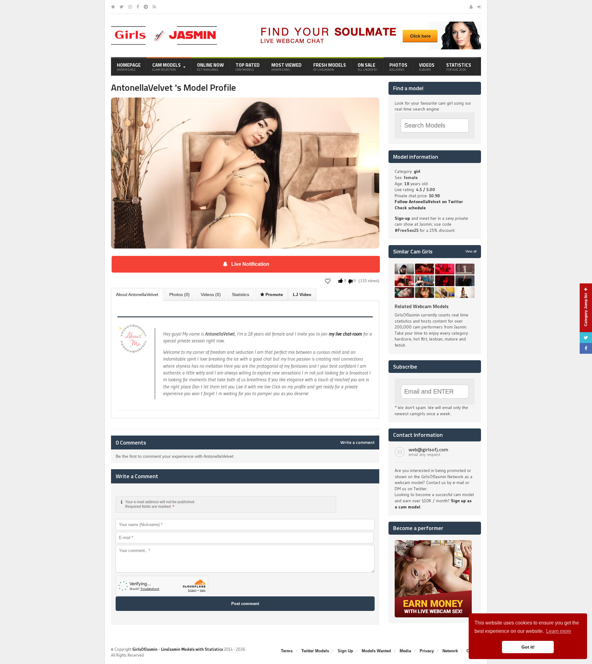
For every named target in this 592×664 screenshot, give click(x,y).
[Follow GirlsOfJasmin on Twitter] (122, 7)
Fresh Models (329, 66)
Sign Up (345, 651)
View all (470, 251)
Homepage (129, 66)
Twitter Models (315, 651)
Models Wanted (376, 651)
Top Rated (248, 66)
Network (450, 651)
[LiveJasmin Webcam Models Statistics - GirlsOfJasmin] (164, 28)
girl (417, 171)
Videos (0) (211, 294)
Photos (398, 66)
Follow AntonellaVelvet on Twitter (429, 201)
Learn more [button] (558, 631)
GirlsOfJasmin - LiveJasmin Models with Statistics (177, 649)
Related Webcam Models (422, 306)
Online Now (210, 66)
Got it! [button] (528, 647)
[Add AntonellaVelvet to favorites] (328, 281)
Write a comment (357, 442)
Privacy (427, 651)
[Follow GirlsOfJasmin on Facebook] (138, 7)
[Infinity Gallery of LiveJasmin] (113, 7)
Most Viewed (286, 66)
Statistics (458, 66)
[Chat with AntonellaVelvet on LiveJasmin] (245, 106)
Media (405, 651)
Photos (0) (179, 294)
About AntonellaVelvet (137, 294)
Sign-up (402, 218)
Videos (426, 66)
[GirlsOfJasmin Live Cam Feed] (154, 7)
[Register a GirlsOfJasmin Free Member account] (471, 7)
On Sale (368, 66)
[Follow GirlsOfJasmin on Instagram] (130, 7)
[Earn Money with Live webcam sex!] (433, 542)
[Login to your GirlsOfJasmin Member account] (479, 7)
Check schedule (410, 208)
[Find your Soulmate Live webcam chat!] (369, 23)
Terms (287, 651)
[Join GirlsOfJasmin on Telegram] (146, 7)
